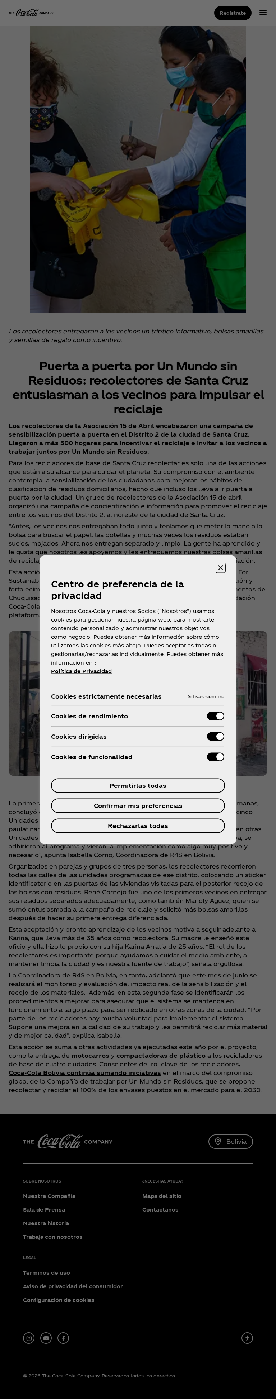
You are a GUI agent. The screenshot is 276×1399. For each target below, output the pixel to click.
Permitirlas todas (138, 785)
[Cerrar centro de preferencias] (220, 567)
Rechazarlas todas (138, 825)
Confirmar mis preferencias (138, 805)
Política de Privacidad (81, 671)
